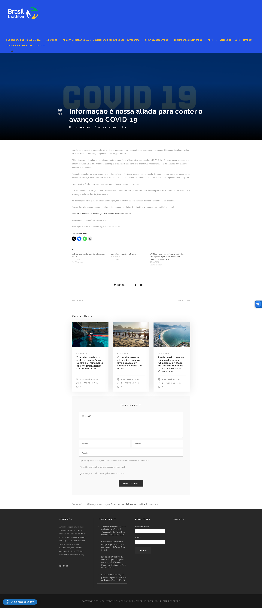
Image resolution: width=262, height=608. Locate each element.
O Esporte (51, 40)
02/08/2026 (122, 353)
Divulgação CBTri (89, 379)
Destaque (103, 127)
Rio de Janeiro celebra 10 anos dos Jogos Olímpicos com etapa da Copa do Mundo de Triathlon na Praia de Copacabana (171, 364)
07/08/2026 (81, 353)
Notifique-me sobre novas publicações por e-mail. (103, 473)
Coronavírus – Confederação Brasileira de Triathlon (100, 213)
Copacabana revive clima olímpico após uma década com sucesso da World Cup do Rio (129, 363)
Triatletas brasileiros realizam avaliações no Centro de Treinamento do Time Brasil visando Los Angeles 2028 (89, 363)
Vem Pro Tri (226, 40)
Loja (237, 40)
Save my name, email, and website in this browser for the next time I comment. (115, 460)
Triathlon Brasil (82, 127)
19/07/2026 (163, 353)
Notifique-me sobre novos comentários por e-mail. (103, 466)
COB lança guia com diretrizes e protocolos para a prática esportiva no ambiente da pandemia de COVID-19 (167, 256)
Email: (138, 537)
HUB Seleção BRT (15, 40)
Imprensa (247, 40)
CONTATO (40, 45)
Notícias (113, 127)
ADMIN (211, 40)
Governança (34, 40)
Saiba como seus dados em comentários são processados (135, 504)
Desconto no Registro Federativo (123, 253)
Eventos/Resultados (156, 40)
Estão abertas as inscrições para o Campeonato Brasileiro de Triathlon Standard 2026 (114, 577)
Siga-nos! (179, 519)
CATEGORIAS (133, 40)
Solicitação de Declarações (108, 40)
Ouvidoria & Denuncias (20, 45)
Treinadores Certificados (188, 40)
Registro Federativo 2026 (77, 40)
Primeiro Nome (142, 526)
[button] (20, 602)
